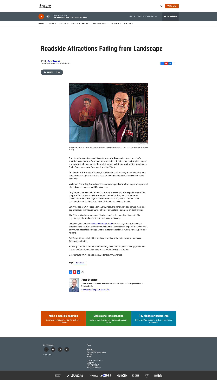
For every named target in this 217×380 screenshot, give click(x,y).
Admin (89, 356)
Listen (41, 23)
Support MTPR (99, 23)
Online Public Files (93, 366)
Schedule (128, 23)
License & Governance (95, 360)
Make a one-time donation (108, 316)
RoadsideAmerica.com (101, 223)
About (89, 345)
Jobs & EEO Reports (94, 368)
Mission (89, 349)
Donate (172, 6)
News (51, 23)
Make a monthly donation (63, 316)
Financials (90, 362)
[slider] (51, 16)
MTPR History (92, 351)
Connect (115, 23)
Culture (62, 23)
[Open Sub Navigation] (46, 23)
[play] (41, 16)
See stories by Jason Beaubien (95, 289)
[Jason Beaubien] (74, 285)
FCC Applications (93, 364)
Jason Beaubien (54, 61)
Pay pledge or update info (154, 316)
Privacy (89, 354)
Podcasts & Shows (79, 23)
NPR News (80, 263)
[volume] (48, 16)
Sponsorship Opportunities (96, 353)
